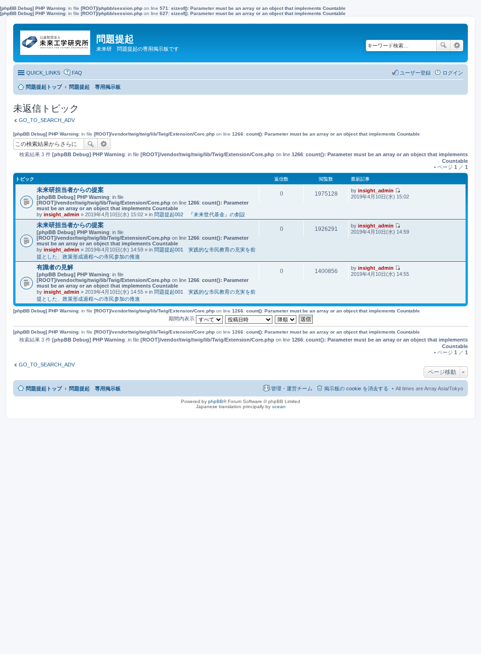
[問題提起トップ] (56, 40)
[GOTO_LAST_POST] (397, 190)
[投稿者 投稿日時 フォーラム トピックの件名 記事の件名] (249, 318)
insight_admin (61, 214)
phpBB (215, 401)
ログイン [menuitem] (452, 73)
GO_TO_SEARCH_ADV (47, 120)
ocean (279, 406)
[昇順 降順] (286, 318)
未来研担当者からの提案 (70, 189)
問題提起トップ (44, 388)
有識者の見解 (55, 267)
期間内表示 (182, 318)
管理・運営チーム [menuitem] (291, 388)
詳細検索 (456, 45)
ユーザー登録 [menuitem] (415, 73)
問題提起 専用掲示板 (95, 388)
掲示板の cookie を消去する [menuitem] (356, 388)
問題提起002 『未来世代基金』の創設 (199, 214)
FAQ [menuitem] (77, 73)
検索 (443, 45)
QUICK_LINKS (43, 73)
